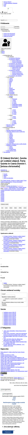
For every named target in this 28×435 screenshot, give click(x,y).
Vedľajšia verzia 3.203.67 (9, 316)
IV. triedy (14, 114)
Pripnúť (2, 195)
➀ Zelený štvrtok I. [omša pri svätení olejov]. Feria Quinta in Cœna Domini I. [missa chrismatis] (14, 238)
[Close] (1, 258)
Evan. (16, 207)
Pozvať (5, 174)
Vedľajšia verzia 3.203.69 (9, 313)
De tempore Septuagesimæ (16, 65)
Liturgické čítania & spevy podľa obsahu (16, 144)
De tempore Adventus (14, 58)
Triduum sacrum (16, 69)
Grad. (11, 207)
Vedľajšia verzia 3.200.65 (9, 320)
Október (11, 90)
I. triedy (14, 100)
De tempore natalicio (14, 59)
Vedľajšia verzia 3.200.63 (9, 323)
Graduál (11, 135)
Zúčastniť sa (4, 170)
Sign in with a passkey (6, 48)
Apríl (10, 82)
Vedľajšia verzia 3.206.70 (9, 312)
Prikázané (14, 99)
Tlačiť (4, 176)
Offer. (20, 207)
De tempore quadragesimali (16, 66)
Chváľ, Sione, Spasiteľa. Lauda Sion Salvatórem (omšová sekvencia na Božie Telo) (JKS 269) (15, 334)
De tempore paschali (14, 70)
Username (16, 26)
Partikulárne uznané (17, 104)
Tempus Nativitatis (16, 61)
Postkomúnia (12, 149)
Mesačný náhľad (10, 125)
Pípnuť (2, 193)
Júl (10, 86)
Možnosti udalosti (5, 171)
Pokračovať (8, 432)
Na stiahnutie (6, 152)
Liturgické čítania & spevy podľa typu (15, 131)
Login (4, 4)
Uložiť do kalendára (8, 178)
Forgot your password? (9, 33)
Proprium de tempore (11, 186)
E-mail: (4, 294)
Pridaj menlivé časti (11, 150)
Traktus (11, 138)
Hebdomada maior (16, 67)
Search (2, 20)
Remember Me (6, 31)
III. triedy (14, 103)
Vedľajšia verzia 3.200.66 (9, 319)
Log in (2, 50)
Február (11, 80)
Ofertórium (12, 141)
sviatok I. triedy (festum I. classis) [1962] (14, 188)
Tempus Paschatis (16, 71)
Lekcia (10, 134)
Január (10, 78)
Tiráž (4, 6)
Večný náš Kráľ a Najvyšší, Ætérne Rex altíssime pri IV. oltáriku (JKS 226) (13, 339)
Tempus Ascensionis (17, 73)
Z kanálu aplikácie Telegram (10, 3)
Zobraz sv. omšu (4, 204)
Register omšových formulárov (14, 130)
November (11, 92)
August (11, 88)
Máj (10, 84)
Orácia (10, 146)
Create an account (7, 36)
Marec (10, 81)
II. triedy (14, 101)
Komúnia (11, 142)
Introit (10, 133)
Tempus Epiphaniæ (17, 62)
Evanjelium (12, 140)
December (11, 93)
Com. (25, 207)
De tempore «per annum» (15, 63)
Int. (2, 207)
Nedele (11, 96)
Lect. (6, 207)
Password (16, 28)
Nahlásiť (5, 175)
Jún (10, 85)
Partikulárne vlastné (17, 105)
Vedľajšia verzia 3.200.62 (9, 324)
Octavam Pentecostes (17, 74)
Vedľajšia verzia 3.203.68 (9, 315)
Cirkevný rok (9, 126)
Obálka (5, 283)
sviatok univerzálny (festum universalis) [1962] (12, 190)
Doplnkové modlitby (11, 145)
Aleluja (10, 137)
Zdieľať (2, 191)
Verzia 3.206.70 (7, 2)
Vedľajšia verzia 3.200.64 (9, 322)
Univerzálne (15, 107)
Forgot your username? (9, 35)
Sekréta (11, 148)
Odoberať (4, 305)
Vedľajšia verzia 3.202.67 (9, 317)
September (12, 89)
